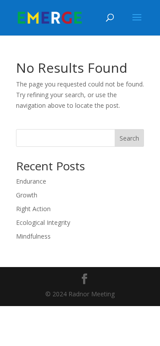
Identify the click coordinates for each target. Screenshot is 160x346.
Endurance (31, 181)
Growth (26, 195)
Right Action (33, 208)
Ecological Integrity (43, 222)
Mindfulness (33, 236)
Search (129, 138)
